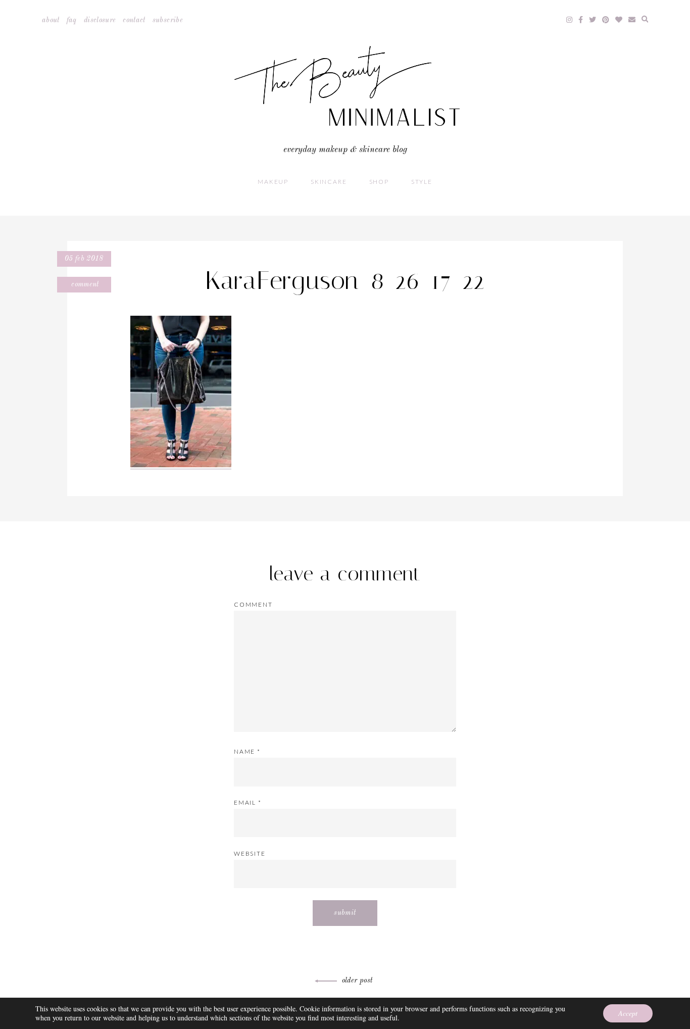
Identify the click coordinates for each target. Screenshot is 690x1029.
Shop (379, 181)
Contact (134, 20)
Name (247, 751)
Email (248, 802)
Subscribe (168, 20)
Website (250, 853)
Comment (84, 284)
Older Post (357, 980)
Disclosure (100, 20)
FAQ (72, 20)
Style (421, 181)
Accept (627, 1013)
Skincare (329, 181)
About (51, 20)
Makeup (273, 181)
